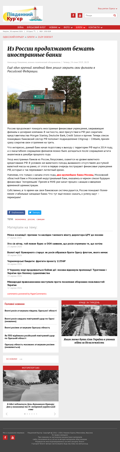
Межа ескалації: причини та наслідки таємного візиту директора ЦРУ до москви (55, 234)
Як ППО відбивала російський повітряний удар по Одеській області (30, 337)
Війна (21, 27)
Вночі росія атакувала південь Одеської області (31, 310)
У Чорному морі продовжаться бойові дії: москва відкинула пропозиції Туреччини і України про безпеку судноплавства (56, 271)
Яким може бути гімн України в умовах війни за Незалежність (89, 341)
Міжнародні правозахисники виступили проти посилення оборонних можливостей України (55, 283)
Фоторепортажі (31, 367)
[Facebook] (73, 15)
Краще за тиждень (89, 302)
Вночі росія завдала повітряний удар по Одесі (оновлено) (29, 320)
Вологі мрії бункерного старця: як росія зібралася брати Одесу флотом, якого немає (57, 252)
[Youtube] (80, 15)
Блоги (79, 27)
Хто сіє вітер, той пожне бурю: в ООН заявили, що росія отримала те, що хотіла (54, 243)
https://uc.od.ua (23, 15)
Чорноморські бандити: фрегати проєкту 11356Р (36, 261)
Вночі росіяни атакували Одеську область (27, 327)
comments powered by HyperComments (27, 293)
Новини (53, 27)
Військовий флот (36, 27)
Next (55, 413)
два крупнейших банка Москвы (75, 174)
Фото (67, 27)
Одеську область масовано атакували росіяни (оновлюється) (29, 345)
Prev (6, 413)
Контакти (94, 27)
